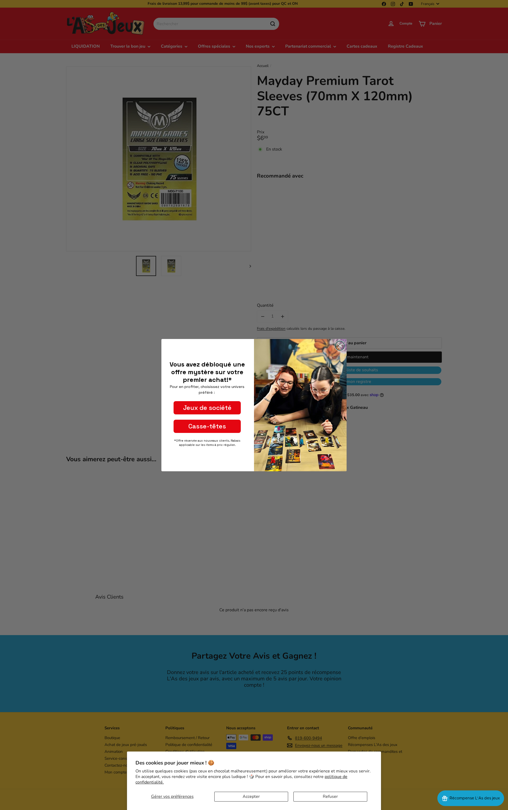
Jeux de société (207, 408)
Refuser (330, 796)
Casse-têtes (207, 426)
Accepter (251, 796)
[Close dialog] (339, 345)
